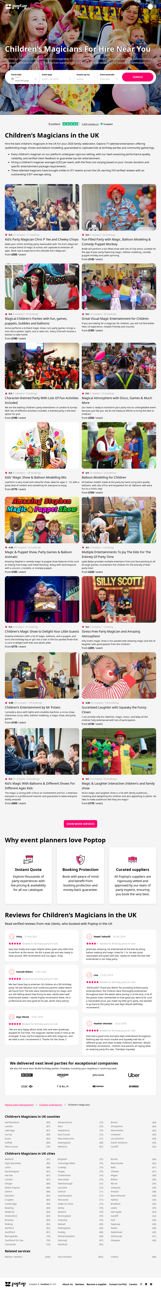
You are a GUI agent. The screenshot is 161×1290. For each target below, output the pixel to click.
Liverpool (115, 1134)
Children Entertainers (50, 1104)
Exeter (114, 1227)
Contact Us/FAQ (118, 1284)
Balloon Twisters (13, 1256)
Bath (113, 1167)
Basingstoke (11, 1236)
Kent (60, 1126)
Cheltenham (64, 1175)
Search (135, 6)
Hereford (62, 1244)
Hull (113, 1219)
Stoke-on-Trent (65, 1203)
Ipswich (62, 1211)
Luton (8, 1167)
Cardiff (114, 1146)
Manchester (117, 1130)
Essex (8, 1138)
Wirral (114, 1183)
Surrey (8, 1134)
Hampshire (63, 1130)
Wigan (114, 1175)
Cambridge (11, 1203)
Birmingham (64, 1215)
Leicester (62, 1187)
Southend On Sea (14, 1240)
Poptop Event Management (19, 1104)
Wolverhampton (66, 1236)
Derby (61, 1207)
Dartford (9, 1227)
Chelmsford (11, 1215)
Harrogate (116, 1211)
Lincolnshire (117, 1138)
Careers (133, 1284)
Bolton (114, 1179)
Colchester (10, 1244)
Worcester (63, 1199)
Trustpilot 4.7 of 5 (42, 1284)
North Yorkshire (119, 1142)
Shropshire (116, 1126)
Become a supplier (97, 1284)
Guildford (10, 1232)
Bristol (114, 1122)
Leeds (114, 1207)
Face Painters (65, 1256)
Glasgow (115, 1240)
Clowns (114, 1256)
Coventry (62, 1219)
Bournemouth (118, 1195)
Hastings (62, 1240)
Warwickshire (65, 1122)
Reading (9, 1207)
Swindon (9, 1195)
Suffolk (8, 1142)
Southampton (65, 1195)
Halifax (114, 1199)
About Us (68, 1284)
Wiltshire (62, 1146)
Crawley (62, 1167)
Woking (9, 1224)
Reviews (79, 1284)
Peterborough (65, 1183)
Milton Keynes (12, 1187)
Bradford (115, 1203)
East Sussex (64, 1134)
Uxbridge (10, 1130)
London (9, 1126)
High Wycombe (13, 1163)
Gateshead (116, 1232)
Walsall (61, 1224)
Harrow (9, 1175)
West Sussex (11, 1146)
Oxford (8, 1191)
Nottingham (64, 1142)
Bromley (9, 1219)
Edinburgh (116, 1236)
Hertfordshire (12, 1122)
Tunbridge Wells (66, 1163)
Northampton (12, 1171)
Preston (115, 1191)
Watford (9, 1159)
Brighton (62, 1159)
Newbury (9, 1211)
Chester (115, 1171)
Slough (8, 1183)
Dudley (61, 1232)
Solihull (62, 1191)
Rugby (61, 1171)
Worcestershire (66, 1138)
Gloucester (63, 1179)
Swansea (115, 1224)
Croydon (9, 1199)
